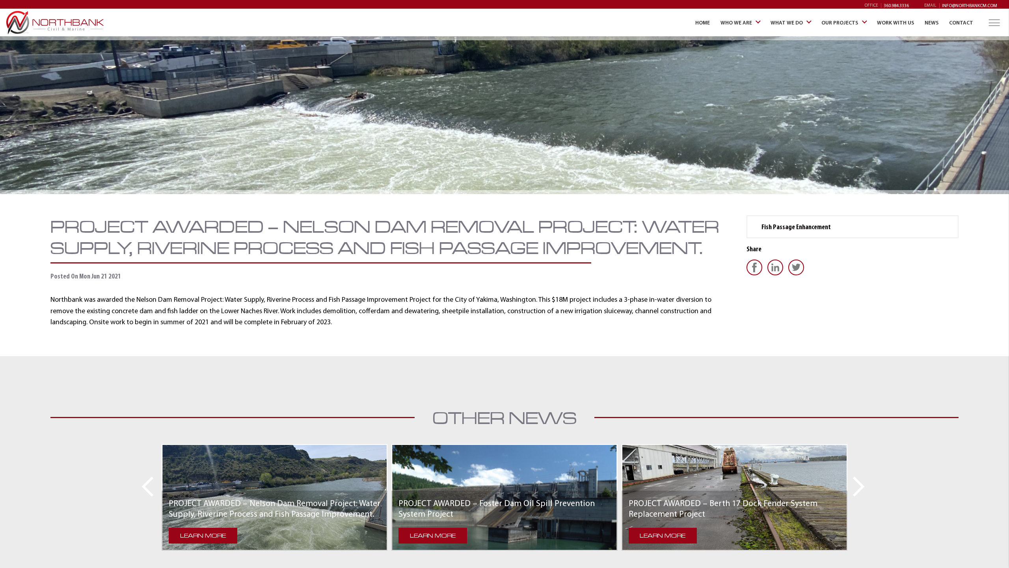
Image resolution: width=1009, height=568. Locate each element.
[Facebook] (756, 267)
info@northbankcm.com (969, 5)
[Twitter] (798, 267)
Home (55, 22)
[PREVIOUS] (144, 486)
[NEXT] (861, 486)
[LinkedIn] (777, 267)
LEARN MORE (203, 535)
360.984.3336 (896, 5)
